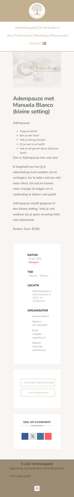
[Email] (48, 436)
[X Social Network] (32, 436)
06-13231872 (40, 325)
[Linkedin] (40, 436)
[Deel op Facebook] (25, 436)
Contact (34, 43)
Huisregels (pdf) (20, 476)
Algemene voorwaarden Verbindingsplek (36, 468)
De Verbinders (48, 27)
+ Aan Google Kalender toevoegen (38, 382)
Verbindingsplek (26, 27)
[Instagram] (37, 488)
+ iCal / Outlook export (38, 392)
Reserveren (59, 35)
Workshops (42, 35)
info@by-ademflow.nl (39, 335)
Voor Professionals (19, 35)
